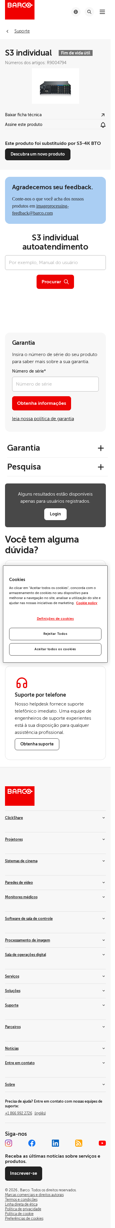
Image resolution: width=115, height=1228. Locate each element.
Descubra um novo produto (38, 154)
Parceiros (13, 1027)
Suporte (12, 1005)
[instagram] (8, 1143)
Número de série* (29, 371)
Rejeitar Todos (55, 634)
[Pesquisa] (89, 12)
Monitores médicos (21, 897)
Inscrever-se (23, 1173)
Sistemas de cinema (21, 861)
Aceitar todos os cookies (55, 649)
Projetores (14, 839)
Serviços (12, 976)
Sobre (10, 1085)
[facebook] (31, 1143)
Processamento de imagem (27, 940)
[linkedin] (55, 1143)
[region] (55, 614)
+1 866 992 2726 (25, 1113)
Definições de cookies (55, 619)
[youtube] (102, 1143)
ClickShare (14, 818)
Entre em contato (20, 1063)
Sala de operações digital (25, 955)
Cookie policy (86, 603)
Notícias (12, 1048)
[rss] (78, 1143)
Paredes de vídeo (19, 883)
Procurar (51, 281)
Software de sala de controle (29, 919)
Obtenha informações (41, 403)
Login (55, 514)
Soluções (12, 991)
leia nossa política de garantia (43, 418)
